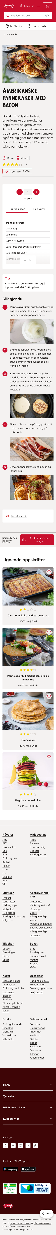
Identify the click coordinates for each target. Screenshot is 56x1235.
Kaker (6, 976)
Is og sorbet (36, 991)
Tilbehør (8, 943)
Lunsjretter (8, 901)
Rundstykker (37, 952)
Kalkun (6, 865)
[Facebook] (5, 1145)
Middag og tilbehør (41, 923)
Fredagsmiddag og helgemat (13, 918)
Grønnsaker (9, 847)
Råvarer (7, 834)
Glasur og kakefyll (12, 1003)
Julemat (34, 1053)
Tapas (33, 1042)
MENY (6, 1084)
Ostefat (34, 1039)
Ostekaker (8, 991)
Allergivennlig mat (39, 894)
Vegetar (34, 850)
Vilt (4, 884)
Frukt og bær (9, 858)
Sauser (6, 948)
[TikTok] (35, 1145)
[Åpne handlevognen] (47, 5)
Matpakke (8, 908)
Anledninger (37, 1057)
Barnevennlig (37, 847)
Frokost (6, 897)
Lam (5, 869)
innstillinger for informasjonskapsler (17, 1229)
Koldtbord (35, 1035)
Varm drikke (9, 1035)
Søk (46, 15)
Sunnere (34, 843)
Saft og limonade (12, 1024)
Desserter (36, 976)
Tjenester (8, 1096)
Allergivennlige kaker (38, 918)
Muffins (34, 959)
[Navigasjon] (38, 6)
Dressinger (8, 952)
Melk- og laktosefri (40, 905)
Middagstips (38, 834)
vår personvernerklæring (20, 1223)
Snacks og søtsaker (41, 927)
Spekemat (36, 1046)
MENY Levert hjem (14, 1107)
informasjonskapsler (42, 1223)
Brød (32, 948)
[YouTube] (20, 1145)
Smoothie (7, 1027)
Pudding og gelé (39, 980)
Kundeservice (11, 1118)
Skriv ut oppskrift (19, 516)
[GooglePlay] (10, 1169)
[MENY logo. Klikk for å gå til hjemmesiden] (9, 6)
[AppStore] (28, 1169)
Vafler (33, 967)
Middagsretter (38, 854)
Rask (33, 839)
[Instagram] (13, 1145)
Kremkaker (8, 984)
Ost (4, 873)
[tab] (17, 209)
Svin (4, 880)
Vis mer (28, 259)
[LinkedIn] (28, 1145)
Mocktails (8, 1031)
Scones (34, 963)
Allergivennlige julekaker (38, 933)
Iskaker (6, 995)
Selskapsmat (38, 1019)
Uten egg (35, 908)
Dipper (6, 956)
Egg (4, 850)
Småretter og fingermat (37, 1029)
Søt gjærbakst (38, 956)
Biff (4, 843)
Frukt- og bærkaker (13, 988)
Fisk (4, 854)
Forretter (35, 1024)
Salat (5, 959)
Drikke (6, 1019)
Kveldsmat (8, 912)
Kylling (6, 861)
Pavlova (7, 999)
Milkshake (8, 1039)
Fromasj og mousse (41, 988)
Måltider (8, 893)
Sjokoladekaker (11, 980)
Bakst (33, 912)
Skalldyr (7, 876)
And (4, 839)
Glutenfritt (36, 901)
